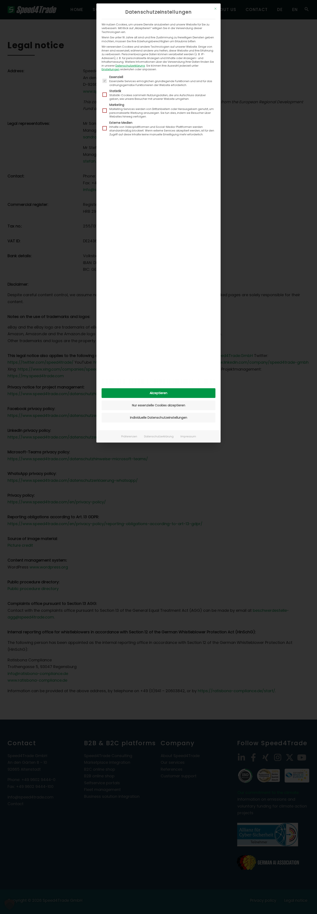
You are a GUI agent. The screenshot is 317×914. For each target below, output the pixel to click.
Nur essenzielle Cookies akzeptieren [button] (158, 405)
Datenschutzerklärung (130, 65)
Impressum (188, 436)
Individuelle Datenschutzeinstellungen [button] (158, 417)
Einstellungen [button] (110, 69)
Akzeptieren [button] (158, 393)
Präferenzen (129, 436)
